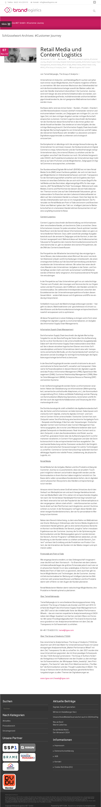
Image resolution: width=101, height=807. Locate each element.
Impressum (59, 745)
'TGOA (73, 59)
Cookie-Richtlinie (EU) (64, 767)
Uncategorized (9, 731)
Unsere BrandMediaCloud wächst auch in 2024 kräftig (75, 717)
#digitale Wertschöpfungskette (70, 62)
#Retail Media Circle (88, 65)
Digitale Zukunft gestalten (64, 707)
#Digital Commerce (53, 62)
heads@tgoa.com (61, 678)
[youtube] (94, 3)
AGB (56, 756)
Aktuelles (63, 59)
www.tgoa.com (46, 678)
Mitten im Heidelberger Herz (65, 712)
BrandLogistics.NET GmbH (80, 67)
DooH (65, 67)
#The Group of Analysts (54, 67)
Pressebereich (9, 726)
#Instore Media (56, 65)
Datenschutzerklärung (64, 751)
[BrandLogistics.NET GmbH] (20, 10)
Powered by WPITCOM (59, 806)
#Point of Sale (66, 65)
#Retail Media (76, 65)
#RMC (42, 67)
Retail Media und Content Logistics (61, 52)
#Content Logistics (82, 59)
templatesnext (90, 806)
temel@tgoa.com (66, 630)
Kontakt (58, 762)
